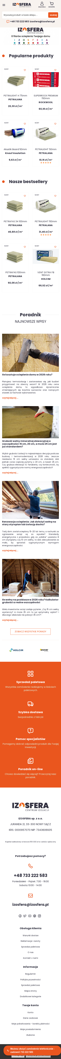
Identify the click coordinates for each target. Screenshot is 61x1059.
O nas (30, 952)
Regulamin (30, 973)
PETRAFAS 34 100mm (15, 221)
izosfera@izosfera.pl (42, 21)
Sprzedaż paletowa (30, 946)
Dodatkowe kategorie (30, 996)
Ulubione (30, 1035)
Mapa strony (30, 990)
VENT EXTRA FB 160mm (45, 274)
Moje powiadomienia (30, 1029)
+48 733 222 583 (19, 21)
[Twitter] (25, 916)
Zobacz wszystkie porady (30, 631)
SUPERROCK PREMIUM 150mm (46, 97)
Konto (30, 1012)
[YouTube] (29, 916)
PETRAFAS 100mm (15, 272)
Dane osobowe (30, 1018)
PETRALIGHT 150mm (46, 221)
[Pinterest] (34, 916)
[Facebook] (20, 916)
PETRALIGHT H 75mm (15, 95)
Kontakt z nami (30, 958)
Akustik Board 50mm (15, 149)
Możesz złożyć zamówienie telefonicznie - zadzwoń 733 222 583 (32, 1050)
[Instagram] (39, 916)
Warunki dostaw (30, 935)
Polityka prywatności (30, 979)
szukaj (53, 15)
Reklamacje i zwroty (30, 941)
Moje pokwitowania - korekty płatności (31, 1023)
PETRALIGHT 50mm (45, 149)
